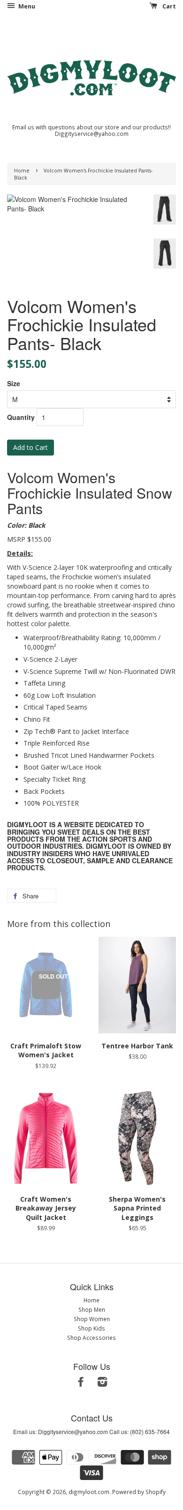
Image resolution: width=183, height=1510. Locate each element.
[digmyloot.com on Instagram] (102, 1383)
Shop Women (92, 1319)
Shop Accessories (91, 1337)
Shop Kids (91, 1328)
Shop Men (91, 1309)
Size (13, 383)
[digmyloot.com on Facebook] (81, 1383)
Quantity (21, 417)
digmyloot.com (89, 1491)
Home (22, 170)
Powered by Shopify (139, 1491)
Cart (168, 6)
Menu (26, 6)
